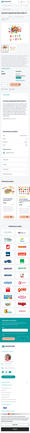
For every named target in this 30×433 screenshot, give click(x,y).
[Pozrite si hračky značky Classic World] (22, 283)
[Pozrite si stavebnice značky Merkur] (8, 268)
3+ (26, 139)
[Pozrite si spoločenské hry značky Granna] (8, 297)
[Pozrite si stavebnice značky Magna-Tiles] (22, 232)
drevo (26, 142)
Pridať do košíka (14, 84)
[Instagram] (6, 372)
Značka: (3, 20)
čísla (26, 145)
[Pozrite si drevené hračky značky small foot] (8, 261)
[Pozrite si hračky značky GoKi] (22, 290)
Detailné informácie (5, 68)
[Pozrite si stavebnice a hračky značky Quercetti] (22, 254)
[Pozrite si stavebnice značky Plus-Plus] (8, 254)
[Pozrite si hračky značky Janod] (8, 247)
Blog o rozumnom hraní (6, 392)
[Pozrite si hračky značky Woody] (8, 275)
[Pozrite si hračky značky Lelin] (7, 304)
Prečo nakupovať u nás (6, 388)
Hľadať (27, 5)
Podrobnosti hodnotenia (18, 16)
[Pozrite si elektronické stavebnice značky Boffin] (8, 283)
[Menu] (28, 2)
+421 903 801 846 (8, 363)
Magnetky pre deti (9, 153)
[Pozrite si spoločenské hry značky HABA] (22, 304)
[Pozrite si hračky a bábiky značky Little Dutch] (8, 232)
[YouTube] (10, 372)
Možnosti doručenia (20, 80)
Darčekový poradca (5, 395)
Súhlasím (15, 429)
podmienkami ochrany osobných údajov (13, 334)
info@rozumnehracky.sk (9, 368)
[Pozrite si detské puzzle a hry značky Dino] (8, 290)
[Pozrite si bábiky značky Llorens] (22, 297)
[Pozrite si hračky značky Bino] (22, 275)
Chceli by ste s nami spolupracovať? (8, 401)
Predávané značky (5, 397)
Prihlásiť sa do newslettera (9, 338)
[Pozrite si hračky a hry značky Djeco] (22, 240)
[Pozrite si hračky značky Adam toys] (8, 240)
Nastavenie (15, 425)
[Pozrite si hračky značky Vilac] (22, 261)
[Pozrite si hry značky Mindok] (22, 247)
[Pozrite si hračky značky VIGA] (8, 311)
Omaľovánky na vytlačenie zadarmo (8, 399)
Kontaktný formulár (8, 377)
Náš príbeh (3, 390)
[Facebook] (2, 372)
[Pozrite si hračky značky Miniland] (22, 311)
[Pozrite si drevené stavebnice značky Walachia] (22, 268)
